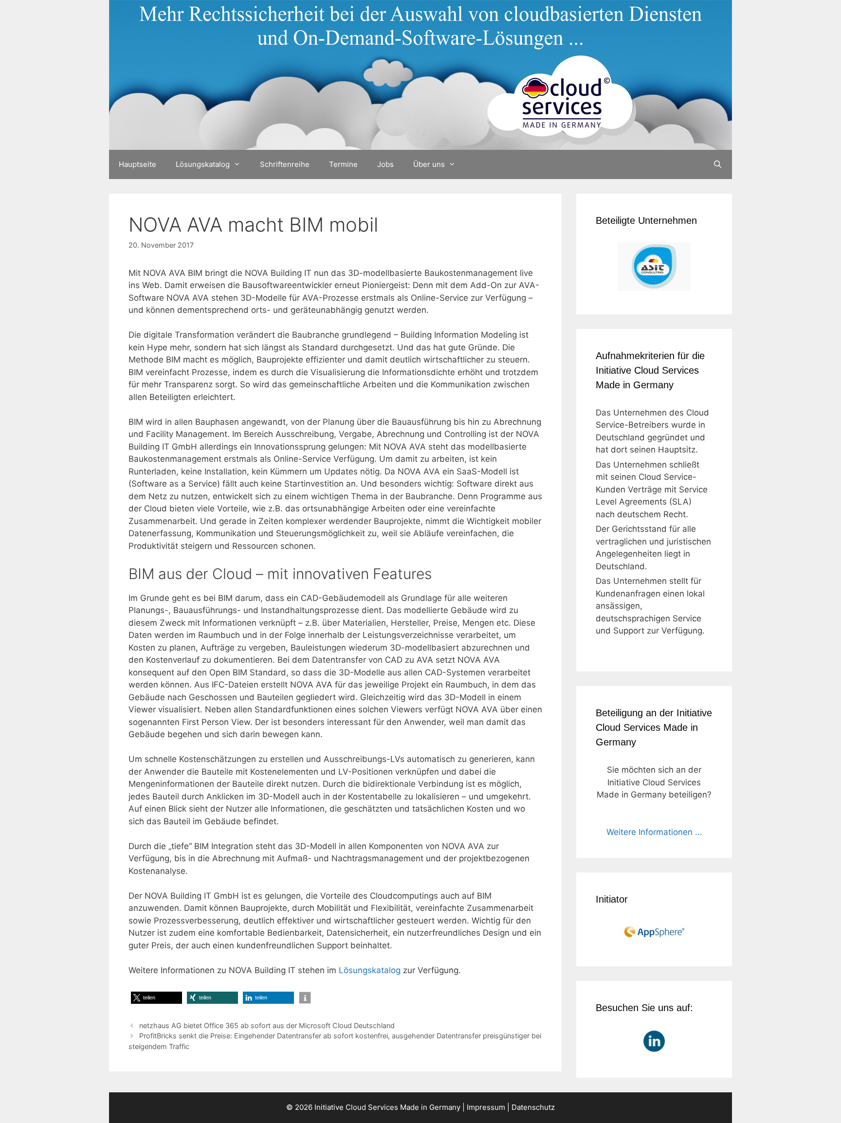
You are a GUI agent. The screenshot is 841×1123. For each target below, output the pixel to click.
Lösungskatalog (203, 164)
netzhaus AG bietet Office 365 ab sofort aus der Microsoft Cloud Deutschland (267, 1025)
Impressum (486, 1107)
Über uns (429, 164)
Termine (343, 164)
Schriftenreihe (285, 164)
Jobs (385, 164)
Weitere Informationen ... (654, 832)
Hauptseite (137, 164)
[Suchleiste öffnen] (717, 164)
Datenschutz (533, 1107)
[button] (156, 998)
